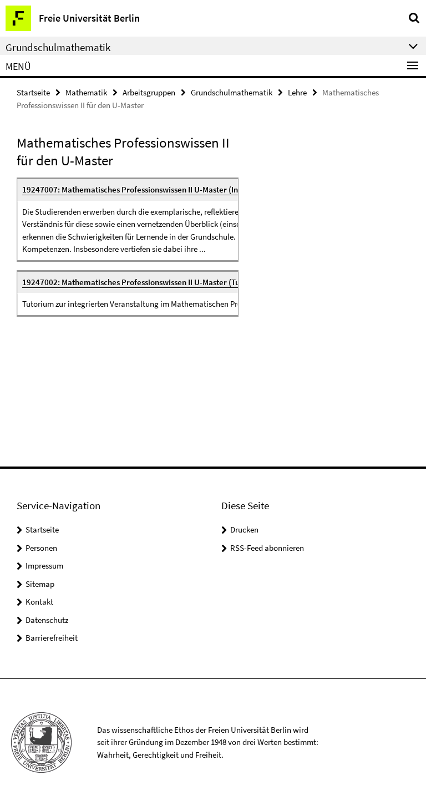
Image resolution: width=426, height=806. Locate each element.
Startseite (33, 92)
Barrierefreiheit (52, 637)
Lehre (297, 92)
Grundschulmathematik (231, 92)
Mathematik (86, 92)
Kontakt (39, 601)
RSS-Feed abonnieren (267, 548)
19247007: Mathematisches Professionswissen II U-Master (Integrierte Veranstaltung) (173, 189)
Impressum (44, 565)
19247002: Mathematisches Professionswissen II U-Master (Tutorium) (144, 282)
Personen (41, 548)
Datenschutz (47, 620)
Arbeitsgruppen (149, 92)
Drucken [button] (244, 529)
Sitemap (40, 584)
